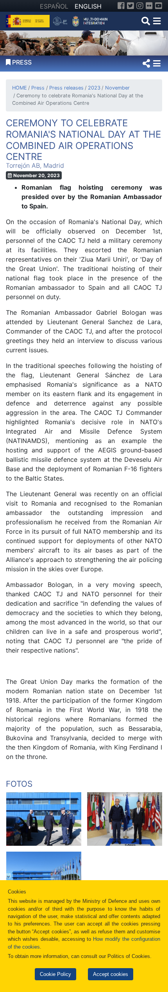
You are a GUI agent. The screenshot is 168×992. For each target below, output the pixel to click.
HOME (19, 88)
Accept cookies (110, 974)
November (117, 88)
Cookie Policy (55, 974)
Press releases (66, 88)
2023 (94, 88)
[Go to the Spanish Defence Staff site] (82, 20)
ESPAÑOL (54, 6)
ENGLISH (88, 6)
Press (38, 88)
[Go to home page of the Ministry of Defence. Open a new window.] (29, 20)
